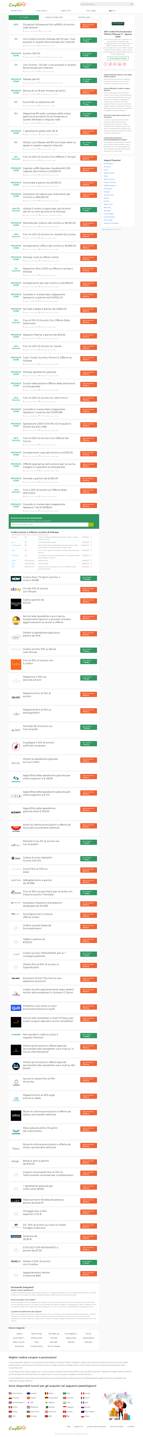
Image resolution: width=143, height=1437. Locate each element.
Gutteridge (108, 214)
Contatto (130, 1426)
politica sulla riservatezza (96, 1426)
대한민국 (51, 1402)
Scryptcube (109, 195)
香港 (67, 1416)
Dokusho (88, 1342)
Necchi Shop (36, 1334)
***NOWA (86, 578)
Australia (33, 1393)
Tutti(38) (23, 17)
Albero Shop (109, 173)
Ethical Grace (36, 1338)
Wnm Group (109, 179)
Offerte (88, 26)
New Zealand (89, 1412)
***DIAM (86, 678)
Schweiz (69, 1412)
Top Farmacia (109, 217)
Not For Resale (54, 1346)
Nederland (34, 1407)
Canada (87, 1393)
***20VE (86, 1262)
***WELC (86, 859)
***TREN (86, 893)
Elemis (106, 201)
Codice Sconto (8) (54, 17)
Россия (87, 1407)
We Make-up (53, 1334)
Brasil (68, 1393)
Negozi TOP (66, 11)
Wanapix (107, 211)
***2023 (86, 40)
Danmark (69, 1398)
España (33, 1398)
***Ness (86, 650)
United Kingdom (18, 1402)
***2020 (86, 80)
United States (17, 1393)
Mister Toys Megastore (19, 1342)
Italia (86, 1402)
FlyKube (53, 1338)
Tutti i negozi (91, 11)
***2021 (86, 55)
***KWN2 (86, 1036)
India (68, 1402)
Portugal (33, 1416)
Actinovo (107, 167)
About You (108, 204)
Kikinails (71, 1342)
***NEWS (86, 727)
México (14, 1407)
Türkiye (14, 1412)
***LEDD (86, 842)
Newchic (107, 208)
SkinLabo (54, 1342)
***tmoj (86, 103)
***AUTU (86, 744)
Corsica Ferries (110, 182)
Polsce (87, 1416)
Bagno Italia (71, 1338)
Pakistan (51, 1407)
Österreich (52, 1412)
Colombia (15, 1398)
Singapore (70, 1407)
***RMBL (86, 661)
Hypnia (107, 192)
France (87, 1398)
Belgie (50, 1393)
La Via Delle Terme (19, 1338)
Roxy (106, 176)
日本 (31, 1402)
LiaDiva (19, 1334)
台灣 (49, 1416)
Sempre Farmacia (111, 223)
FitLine (88, 1334)
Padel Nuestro (110, 186)
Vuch (106, 170)
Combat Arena (37, 1346)
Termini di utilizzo (116, 1426)
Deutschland (53, 1398)
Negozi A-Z (110, 229)
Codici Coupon (41, 11)
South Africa (34, 1412)
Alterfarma (19, 1346)
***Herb (86, 954)
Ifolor (36, 1342)
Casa (103, 229)
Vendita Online (16, 11)
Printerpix (108, 189)
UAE (13, 1416)
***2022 (86, 210)
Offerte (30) (84, 17)
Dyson (106, 198)
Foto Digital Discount (71, 1334)
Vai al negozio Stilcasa (118, 58)
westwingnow (88, 1338)
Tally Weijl (108, 220)
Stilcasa (118, 229)
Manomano (108, 164)
